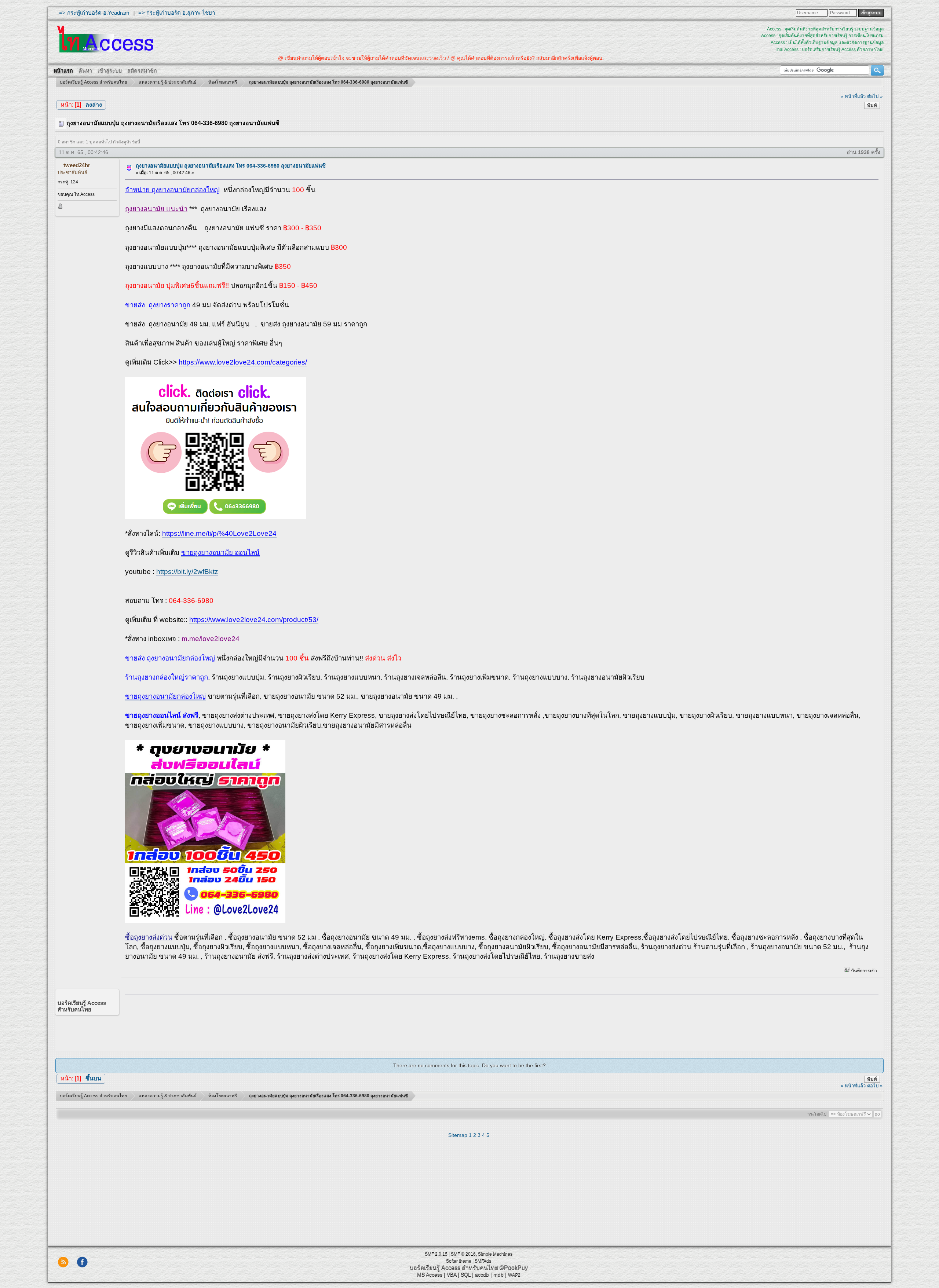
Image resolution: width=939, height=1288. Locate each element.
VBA (451, 1274)
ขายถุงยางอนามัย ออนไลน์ (220, 552)
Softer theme (458, 1261)
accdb (482, 1274)
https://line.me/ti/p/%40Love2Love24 (219, 533)
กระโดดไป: (817, 1114)
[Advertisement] (499, 1021)
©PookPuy (514, 1268)
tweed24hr (76, 165)
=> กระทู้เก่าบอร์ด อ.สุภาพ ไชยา (176, 13)
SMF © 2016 (463, 1254)
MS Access (429, 1274)
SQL (466, 1274)
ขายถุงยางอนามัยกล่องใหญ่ (165, 696)
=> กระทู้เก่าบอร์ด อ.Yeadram (94, 13)
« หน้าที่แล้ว (853, 96)
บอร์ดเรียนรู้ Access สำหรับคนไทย (454, 1268)
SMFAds (483, 1261)
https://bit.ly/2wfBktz (187, 571)
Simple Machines (495, 1254)
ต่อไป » (875, 96)
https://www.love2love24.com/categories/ (243, 362)
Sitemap (457, 1135)
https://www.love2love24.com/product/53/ (253, 619)
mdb (498, 1274)
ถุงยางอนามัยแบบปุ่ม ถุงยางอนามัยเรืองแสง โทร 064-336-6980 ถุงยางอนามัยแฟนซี (231, 166)
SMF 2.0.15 (436, 1254)
